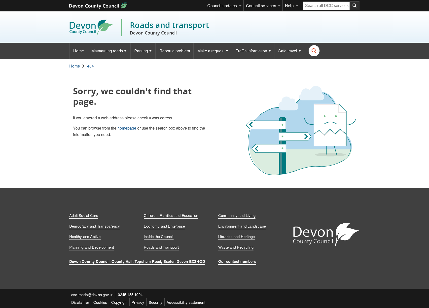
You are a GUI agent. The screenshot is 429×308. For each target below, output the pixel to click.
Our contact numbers (237, 261)
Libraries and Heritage (236, 236)
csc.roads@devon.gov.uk (92, 294)
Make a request (210, 51)
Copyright (119, 302)
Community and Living (236, 215)
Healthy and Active (85, 236)
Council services (261, 5)
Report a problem (174, 51)
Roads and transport (169, 28)
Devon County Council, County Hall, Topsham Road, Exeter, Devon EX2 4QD (137, 261)
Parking (141, 51)
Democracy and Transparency (94, 226)
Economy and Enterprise (164, 226)
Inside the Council (159, 236)
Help (289, 5)
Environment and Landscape (242, 226)
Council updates (222, 5)
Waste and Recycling (235, 247)
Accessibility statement (186, 302)
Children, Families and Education (171, 215)
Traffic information (251, 51)
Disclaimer (80, 302)
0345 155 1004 (130, 294)
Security (156, 302)
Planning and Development (91, 247)
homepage (126, 128)
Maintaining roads (107, 51)
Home (78, 51)
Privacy (138, 302)
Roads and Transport (161, 247)
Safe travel (287, 51)
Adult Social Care (83, 215)
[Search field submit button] (354, 5)
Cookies (100, 302)
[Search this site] (314, 50)
